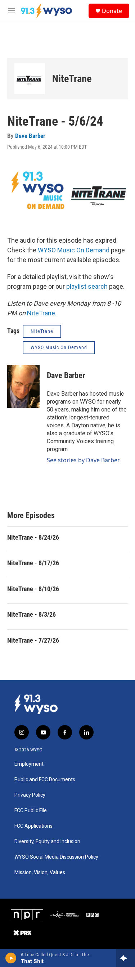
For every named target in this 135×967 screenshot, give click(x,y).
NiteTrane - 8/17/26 (33, 563)
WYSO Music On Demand (73, 250)
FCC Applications (33, 826)
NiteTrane (71, 79)
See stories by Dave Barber (83, 460)
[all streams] (125, 958)
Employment (29, 764)
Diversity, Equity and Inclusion (47, 841)
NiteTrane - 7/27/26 (33, 640)
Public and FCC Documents (44, 779)
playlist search (87, 286)
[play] (10, 958)
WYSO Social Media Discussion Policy (56, 857)
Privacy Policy (29, 795)
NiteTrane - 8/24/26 (33, 537)
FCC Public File (30, 810)
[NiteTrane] (29, 78)
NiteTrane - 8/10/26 (33, 589)
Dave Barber (30, 135)
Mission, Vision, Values (39, 872)
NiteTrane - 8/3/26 (31, 614)
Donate (112, 11)
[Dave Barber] (23, 386)
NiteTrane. (42, 313)
